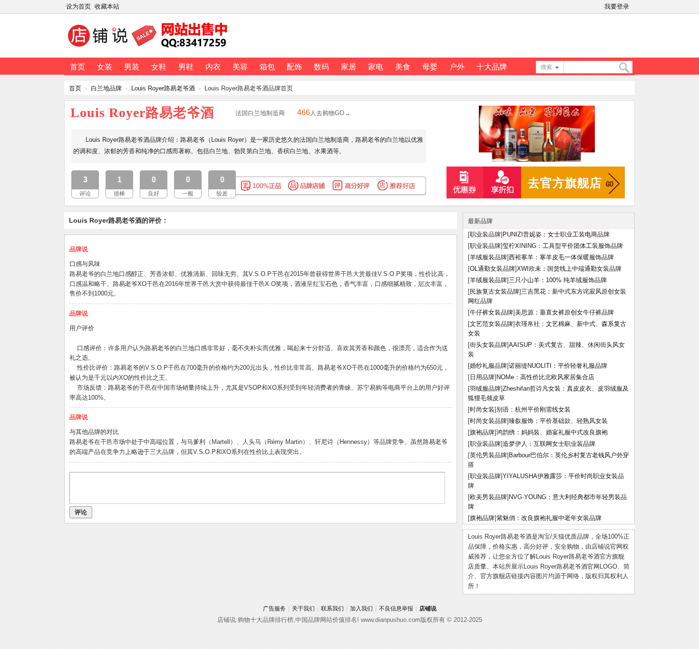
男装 (131, 67)
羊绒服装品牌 (488, 257)
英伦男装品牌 (488, 455)
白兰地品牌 (106, 88)
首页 (77, 67)
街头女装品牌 (488, 344)
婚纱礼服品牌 (488, 365)
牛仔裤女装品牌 (491, 312)
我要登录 (616, 6)
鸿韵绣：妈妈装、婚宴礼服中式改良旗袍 (552, 432)
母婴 (429, 67)
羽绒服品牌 (485, 388)
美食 (402, 67)
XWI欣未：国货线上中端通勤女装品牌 (569, 268)
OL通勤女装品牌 (492, 268)
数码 (321, 67)
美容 (240, 67)
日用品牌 (482, 377)
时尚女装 (482, 409)
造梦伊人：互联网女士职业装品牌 (549, 443)
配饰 (294, 67)
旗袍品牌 (482, 432)
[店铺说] (149, 48)
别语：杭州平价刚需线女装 (533, 409)
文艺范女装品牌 (491, 323)
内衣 (213, 67)
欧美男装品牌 (488, 497)
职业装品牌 (485, 234)
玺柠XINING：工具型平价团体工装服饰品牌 (563, 245)
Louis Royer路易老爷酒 (163, 88)
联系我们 (332, 608)
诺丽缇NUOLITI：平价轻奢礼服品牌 (558, 365)
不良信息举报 (396, 608)
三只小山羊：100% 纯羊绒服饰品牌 (558, 280)
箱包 (267, 67)
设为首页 (78, 6)
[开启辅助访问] (633, 6)
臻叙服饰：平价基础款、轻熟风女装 (558, 420)
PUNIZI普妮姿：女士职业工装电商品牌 (556, 234)
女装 (104, 67)
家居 (348, 67)
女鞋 (158, 67)
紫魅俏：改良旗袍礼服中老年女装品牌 (549, 517)
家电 (375, 67)
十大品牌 (491, 67)
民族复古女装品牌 (494, 291)
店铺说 (428, 608)
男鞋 (186, 67)
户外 (457, 67)
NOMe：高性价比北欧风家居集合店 (545, 377)
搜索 (546, 67)
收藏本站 (107, 6)
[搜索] (623, 68)
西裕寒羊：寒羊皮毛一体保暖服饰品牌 (561, 257)
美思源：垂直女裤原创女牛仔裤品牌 (564, 312)
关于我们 (303, 608)
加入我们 (361, 608)
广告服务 (274, 608)
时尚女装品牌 (488, 420)
